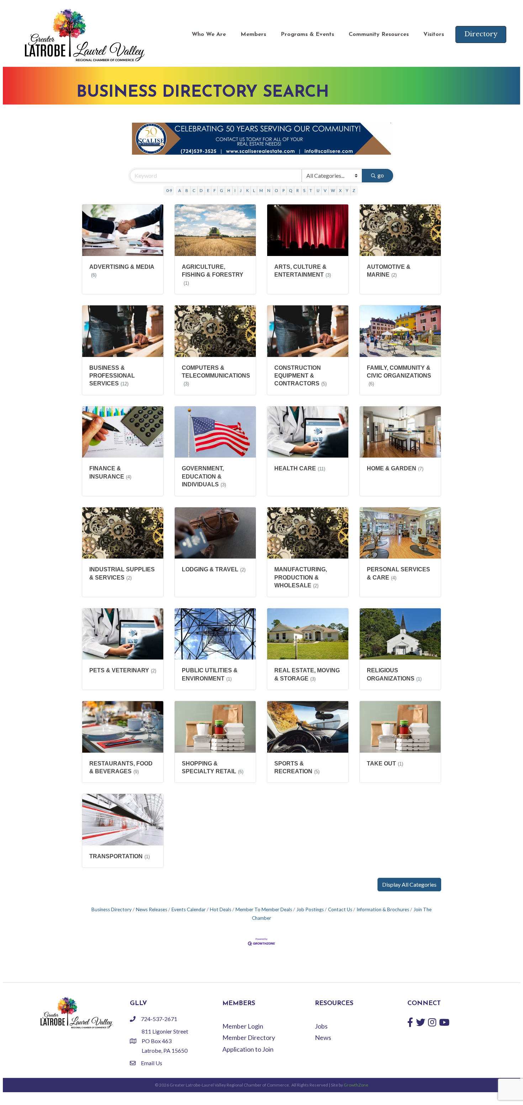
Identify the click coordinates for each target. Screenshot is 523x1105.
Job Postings (310, 909)
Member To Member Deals (264, 909)
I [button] (235, 190)
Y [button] (347, 190)
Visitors (433, 34)
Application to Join (248, 1049)
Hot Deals (220, 909)
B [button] (186, 190)
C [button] (193, 190)
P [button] (283, 190)
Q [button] (290, 190)
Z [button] (354, 190)
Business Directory (111, 909)
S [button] (304, 190)
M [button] (261, 190)
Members (253, 34)
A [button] (179, 190)
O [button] (276, 190)
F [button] (214, 190)
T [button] (311, 190)
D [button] (201, 190)
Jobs (321, 1026)
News (323, 1037)
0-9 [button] (169, 190)
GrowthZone (356, 1085)
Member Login (242, 1026)
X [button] (340, 190)
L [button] (254, 190)
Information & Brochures (382, 909)
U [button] (318, 190)
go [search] (380, 175)
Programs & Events (307, 34)
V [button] (325, 190)
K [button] (247, 190)
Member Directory (248, 1037)
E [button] (208, 190)
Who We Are (209, 34)
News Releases (151, 909)
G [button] (221, 190)
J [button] (241, 190)
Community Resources (379, 34)
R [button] (297, 190)
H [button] (228, 190)
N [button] (268, 190)
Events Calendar (188, 909)
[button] (409, 884)
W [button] (333, 190)
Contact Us (340, 909)
